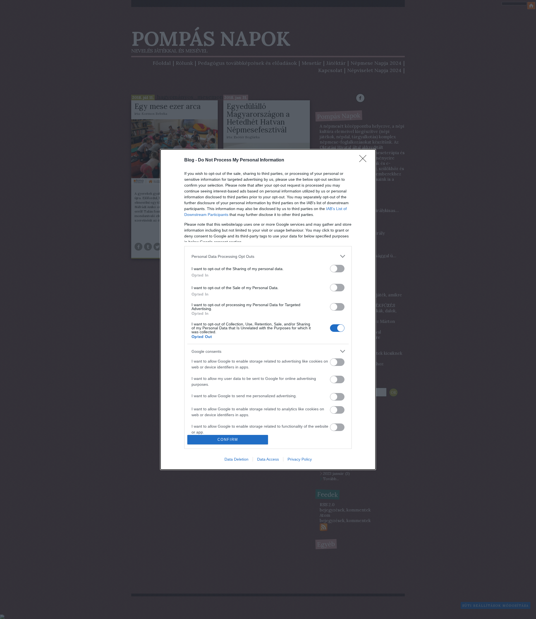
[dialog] (268, 309)
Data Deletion (236, 459)
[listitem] (268, 256)
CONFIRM (227, 439)
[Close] (364, 160)
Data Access (268, 459)
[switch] (337, 268)
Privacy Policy (300, 459)
